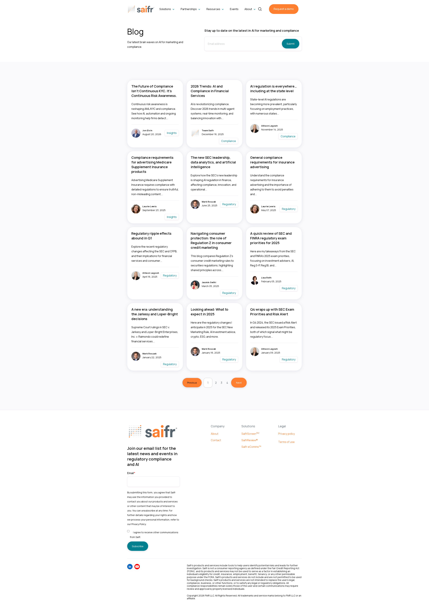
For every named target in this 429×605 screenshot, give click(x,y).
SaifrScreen (250, 434)
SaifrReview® (249, 440)
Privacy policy (286, 434)
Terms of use (286, 442)
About (214, 434)
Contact (216, 440)
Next (239, 382)
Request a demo (284, 9)
